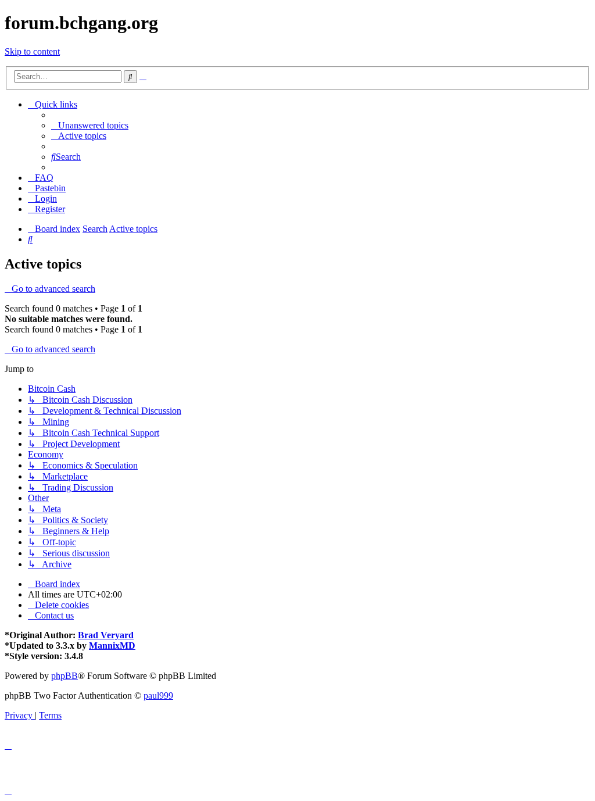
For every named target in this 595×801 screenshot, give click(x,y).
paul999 (158, 695)
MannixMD (112, 645)
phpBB (64, 676)
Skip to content (32, 51)
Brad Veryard (106, 635)
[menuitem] (89, 125)
